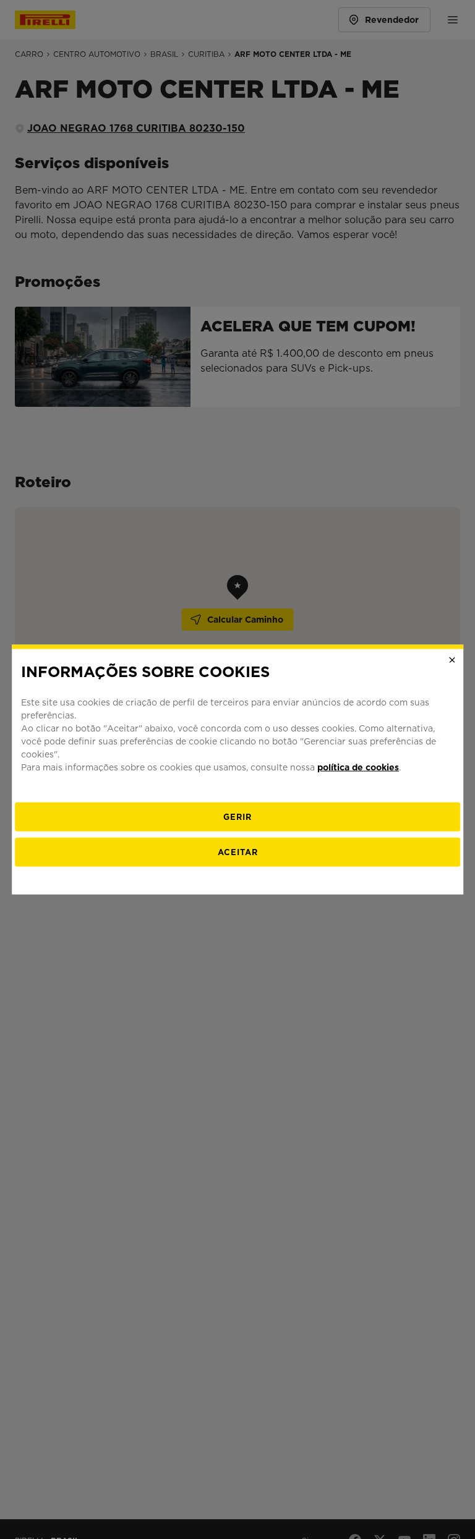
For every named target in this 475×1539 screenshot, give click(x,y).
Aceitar (238, 852)
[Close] (452, 659)
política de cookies (358, 767)
